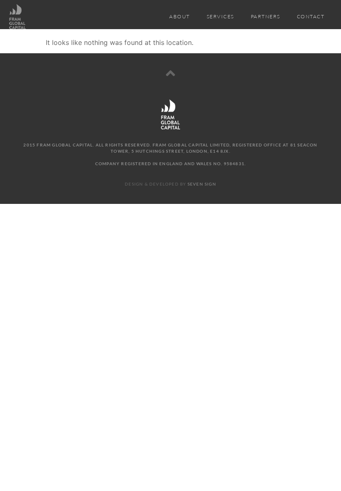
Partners (265, 16)
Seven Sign (202, 183)
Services (220, 16)
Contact (311, 16)
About (179, 16)
